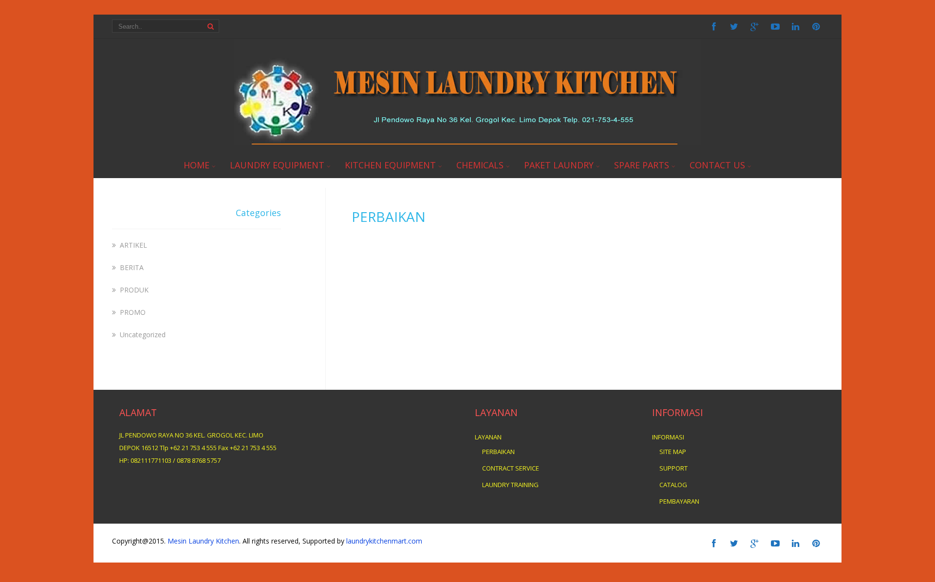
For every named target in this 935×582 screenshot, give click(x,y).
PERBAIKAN (498, 451)
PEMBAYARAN (679, 501)
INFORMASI (668, 437)
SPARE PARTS (641, 165)
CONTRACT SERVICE (510, 468)
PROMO (133, 312)
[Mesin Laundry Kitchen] (467, 142)
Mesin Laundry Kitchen (203, 541)
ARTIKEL (133, 245)
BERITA (132, 267)
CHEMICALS (480, 165)
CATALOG (673, 484)
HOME (196, 165)
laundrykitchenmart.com (383, 541)
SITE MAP (672, 451)
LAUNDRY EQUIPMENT (277, 165)
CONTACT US (717, 165)
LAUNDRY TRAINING (510, 484)
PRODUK (134, 289)
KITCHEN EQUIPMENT (390, 165)
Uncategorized (143, 334)
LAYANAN (488, 437)
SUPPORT (673, 468)
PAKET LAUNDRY (559, 165)
